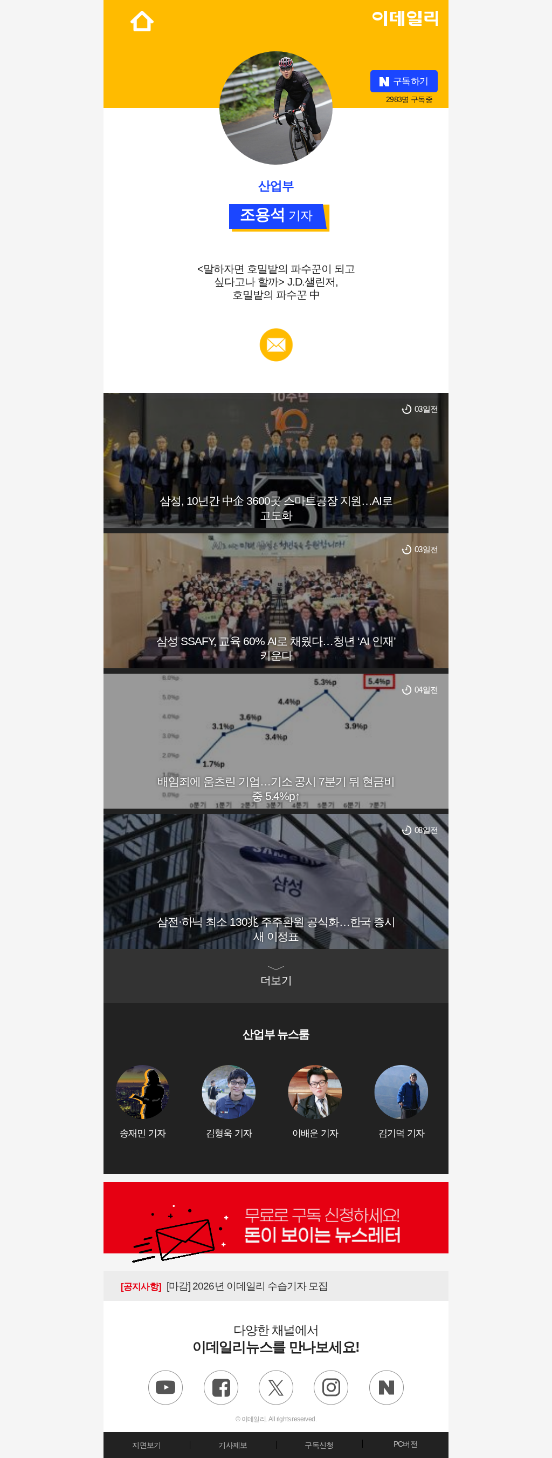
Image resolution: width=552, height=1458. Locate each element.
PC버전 (405, 1444)
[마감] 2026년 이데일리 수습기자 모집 (224, 1286)
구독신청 (319, 1445)
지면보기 (146, 1445)
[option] (158, 1102)
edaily (405, 15)
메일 (276, 333)
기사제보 (232, 1445)
